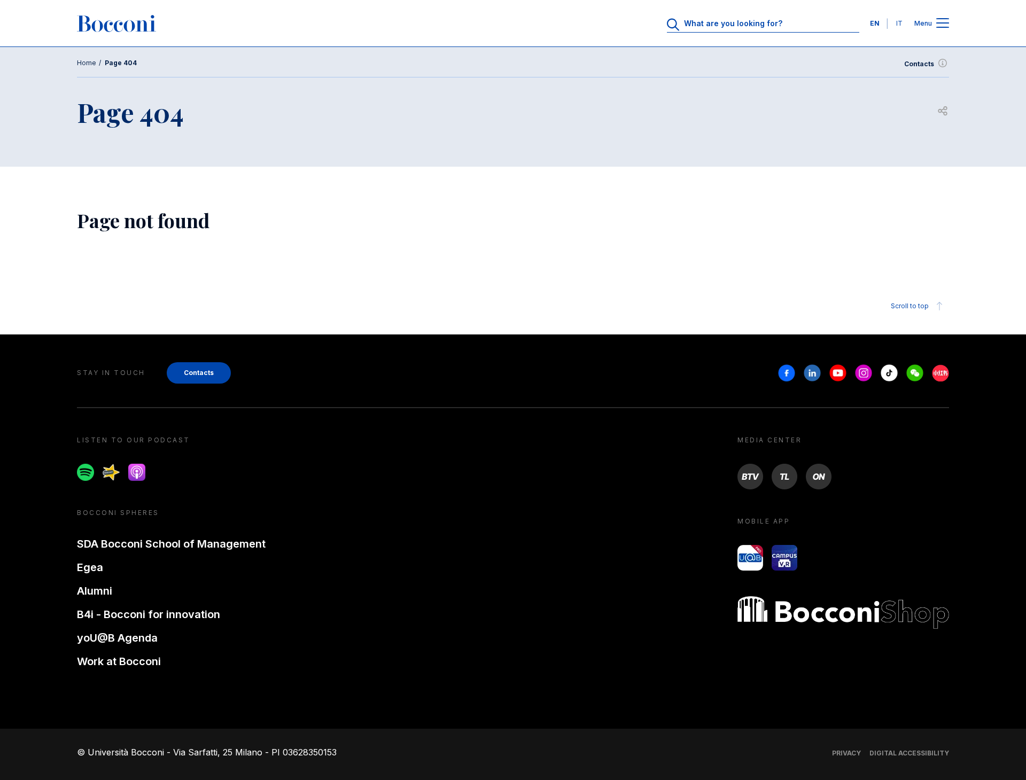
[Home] (116, 23)
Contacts (919, 64)
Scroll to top (910, 306)
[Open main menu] (942, 24)
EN (875, 23)
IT (899, 23)
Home (86, 63)
